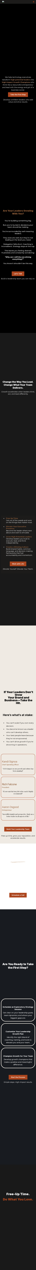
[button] (33, 2)
